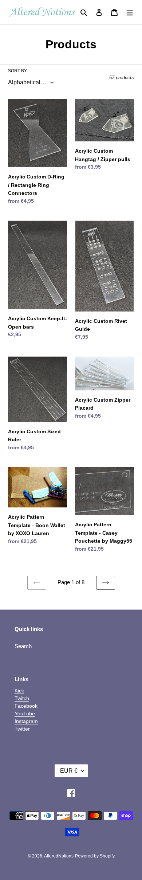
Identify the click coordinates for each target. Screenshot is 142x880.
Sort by (17, 70)
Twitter (22, 729)
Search (23, 646)
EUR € (69, 771)
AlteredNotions (59, 856)
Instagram (26, 721)
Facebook (26, 706)
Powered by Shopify (95, 856)
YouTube (25, 713)
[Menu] (129, 12)
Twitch (22, 698)
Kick (19, 691)
